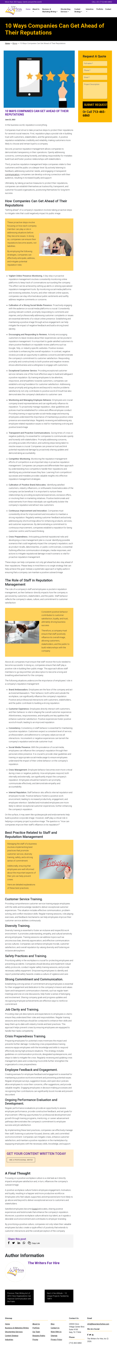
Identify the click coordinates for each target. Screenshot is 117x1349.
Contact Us (55, 1328)
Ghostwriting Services (65, 10)
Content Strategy (77, 10)
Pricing (35, 1339)
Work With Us (56, 1332)
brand (35, 1209)
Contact (108, 9)
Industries (89, 9)
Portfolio (99, 9)
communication (12, 174)
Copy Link (36, 1243)
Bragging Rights (38, 1336)
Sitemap (54, 1336)
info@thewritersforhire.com (98, 1324)
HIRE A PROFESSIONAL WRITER (21, 1160)
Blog (52, 1324)
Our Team (36, 1332)
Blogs (15, 43)
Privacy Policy (56, 1339)
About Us (35, 9)
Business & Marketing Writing (49, 10)
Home (28, 9)
